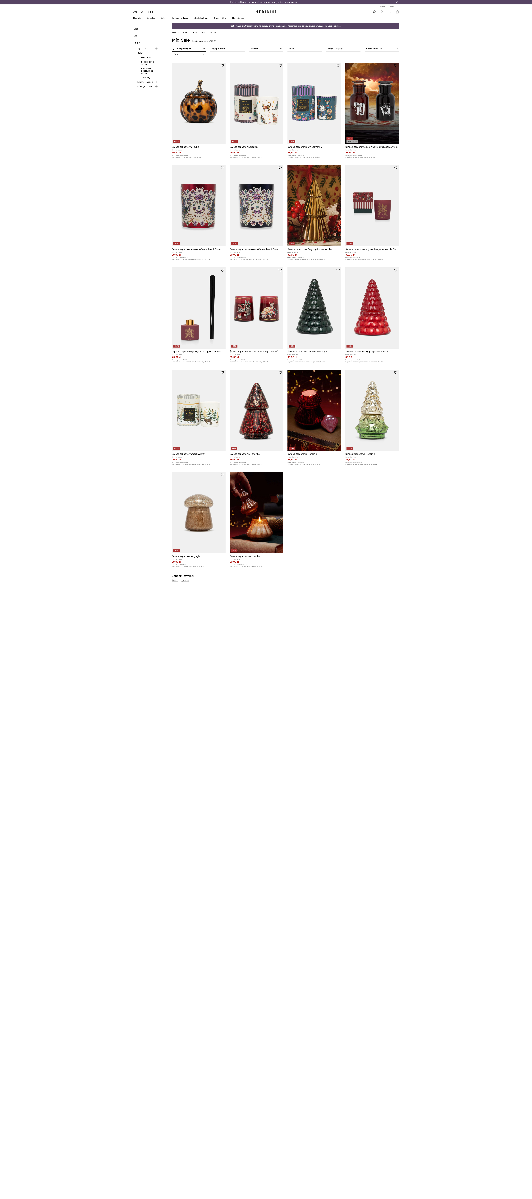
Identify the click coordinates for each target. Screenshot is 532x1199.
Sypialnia (151, 18)
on (141, 11)
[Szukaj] (374, 12)
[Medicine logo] (266, 12)
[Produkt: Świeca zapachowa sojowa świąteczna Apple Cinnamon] (372, 205)
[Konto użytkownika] (382, 12)
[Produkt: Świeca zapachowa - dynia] (199, 103)
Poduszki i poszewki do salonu (147, 70)
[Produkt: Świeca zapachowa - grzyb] (199, 512)
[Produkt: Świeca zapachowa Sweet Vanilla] (314, 103)
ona (135, 11)
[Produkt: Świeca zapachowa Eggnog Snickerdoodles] (314, 205)
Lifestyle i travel (201, 18)
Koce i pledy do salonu (148, 63)
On (135, 35)
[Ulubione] (390, 12)
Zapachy (145, 77)
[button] (189, 49)
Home (137, 42)
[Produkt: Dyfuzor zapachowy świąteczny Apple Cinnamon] (199, 308)
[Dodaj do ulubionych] (222, 65)
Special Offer (220, 18)
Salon (163, 18)
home (150, 11)
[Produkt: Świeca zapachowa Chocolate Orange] (314, 308)
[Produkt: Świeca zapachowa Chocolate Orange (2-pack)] (256, 308)
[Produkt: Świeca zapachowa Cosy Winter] (199, 410)
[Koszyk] (396, 12)
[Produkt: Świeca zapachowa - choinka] (256, 410)
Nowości (137, 18)
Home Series (238, 18)
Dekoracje (146, 57)
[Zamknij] (397, 2)
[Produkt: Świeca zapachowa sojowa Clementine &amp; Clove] (199, 205)
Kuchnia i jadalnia (180, 18)
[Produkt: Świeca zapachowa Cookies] (256, 103)
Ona (136, 28)
